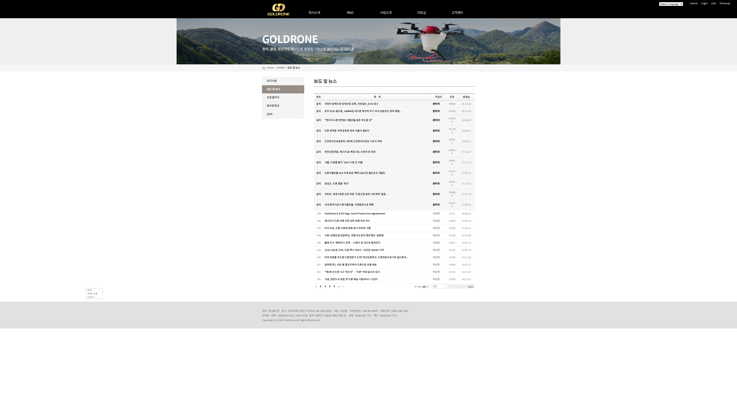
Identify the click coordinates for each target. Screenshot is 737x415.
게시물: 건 (421, 286)
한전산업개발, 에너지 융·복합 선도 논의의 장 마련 (350, 152)
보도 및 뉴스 (273, 89)
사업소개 (386, 13)
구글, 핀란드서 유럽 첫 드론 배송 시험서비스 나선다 (351, 279)
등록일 (466, 97)
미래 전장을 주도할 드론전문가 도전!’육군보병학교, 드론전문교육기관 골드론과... (366, 257)
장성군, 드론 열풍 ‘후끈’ (337, 183)
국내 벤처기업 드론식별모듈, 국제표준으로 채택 (349, 204)
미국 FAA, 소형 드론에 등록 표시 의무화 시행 (348, 228)
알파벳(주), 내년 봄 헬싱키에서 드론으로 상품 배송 (351, 264)
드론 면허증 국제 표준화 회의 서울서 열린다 (347, 130)
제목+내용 (92, 293)
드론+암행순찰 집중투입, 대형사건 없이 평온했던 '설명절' (354, 235)
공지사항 (272, 81)
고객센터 (457, 13)
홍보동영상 (273, 105)
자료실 (421, 13)
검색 (470, 286)
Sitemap (725, 3)
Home (693, 3)
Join (713, 3)
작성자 (90, 297)
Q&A (270, 114)
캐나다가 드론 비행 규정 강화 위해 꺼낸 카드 (347, 220)
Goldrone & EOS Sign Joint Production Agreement (355, 213)
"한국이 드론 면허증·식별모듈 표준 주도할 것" (348, 120)
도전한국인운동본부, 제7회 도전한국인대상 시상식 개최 (353, 141)
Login (704, 3)
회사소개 (314, 13)
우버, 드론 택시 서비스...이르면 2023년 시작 (354, 250)
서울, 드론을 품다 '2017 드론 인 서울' (344, 162)
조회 (452, 97)
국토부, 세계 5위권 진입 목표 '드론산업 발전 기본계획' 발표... (356, 194)
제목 (89, 290)
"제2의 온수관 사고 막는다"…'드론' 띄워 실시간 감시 (352, 272)
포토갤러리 (273, 97)
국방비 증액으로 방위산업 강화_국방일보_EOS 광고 (351, 103)
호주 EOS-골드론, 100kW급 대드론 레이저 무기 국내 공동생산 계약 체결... (363, 111)
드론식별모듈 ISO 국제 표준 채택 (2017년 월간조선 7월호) (355, 173)
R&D (350, 13)
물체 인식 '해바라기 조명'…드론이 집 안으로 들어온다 (352, 242)
